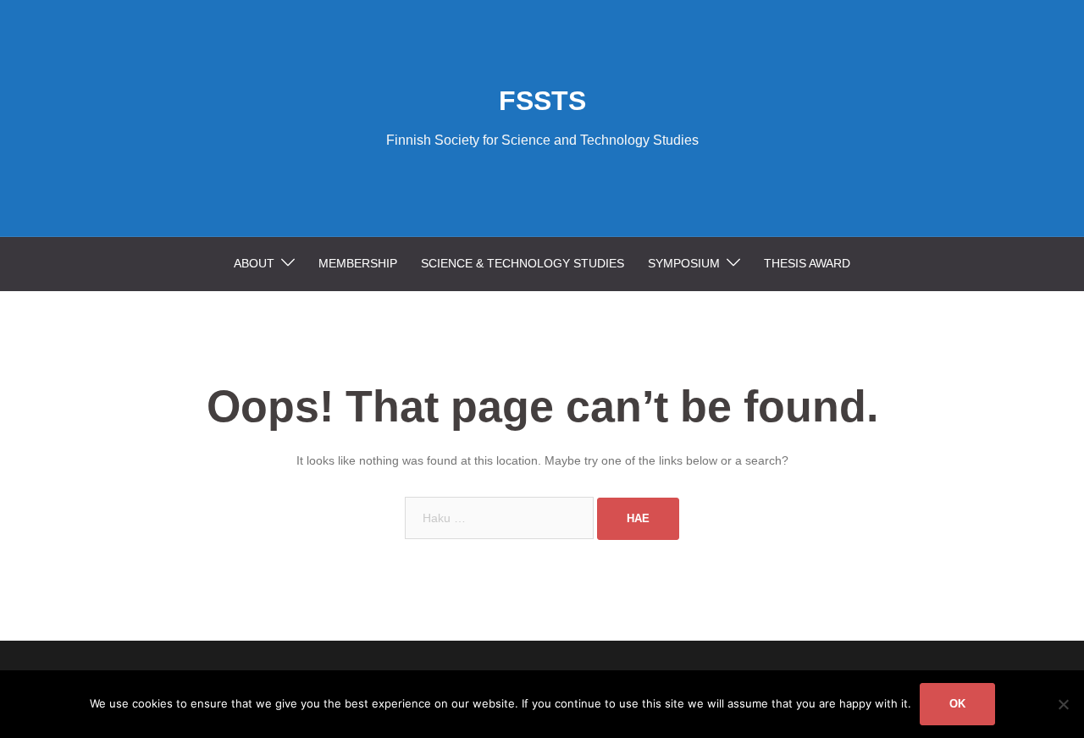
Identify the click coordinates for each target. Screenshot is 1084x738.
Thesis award (807, 263)
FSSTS (542, 100)
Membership (357, 263)
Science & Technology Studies (522, 263)
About (254, 263)
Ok (957, 703)
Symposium (684, 263)
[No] (1062, 704)
